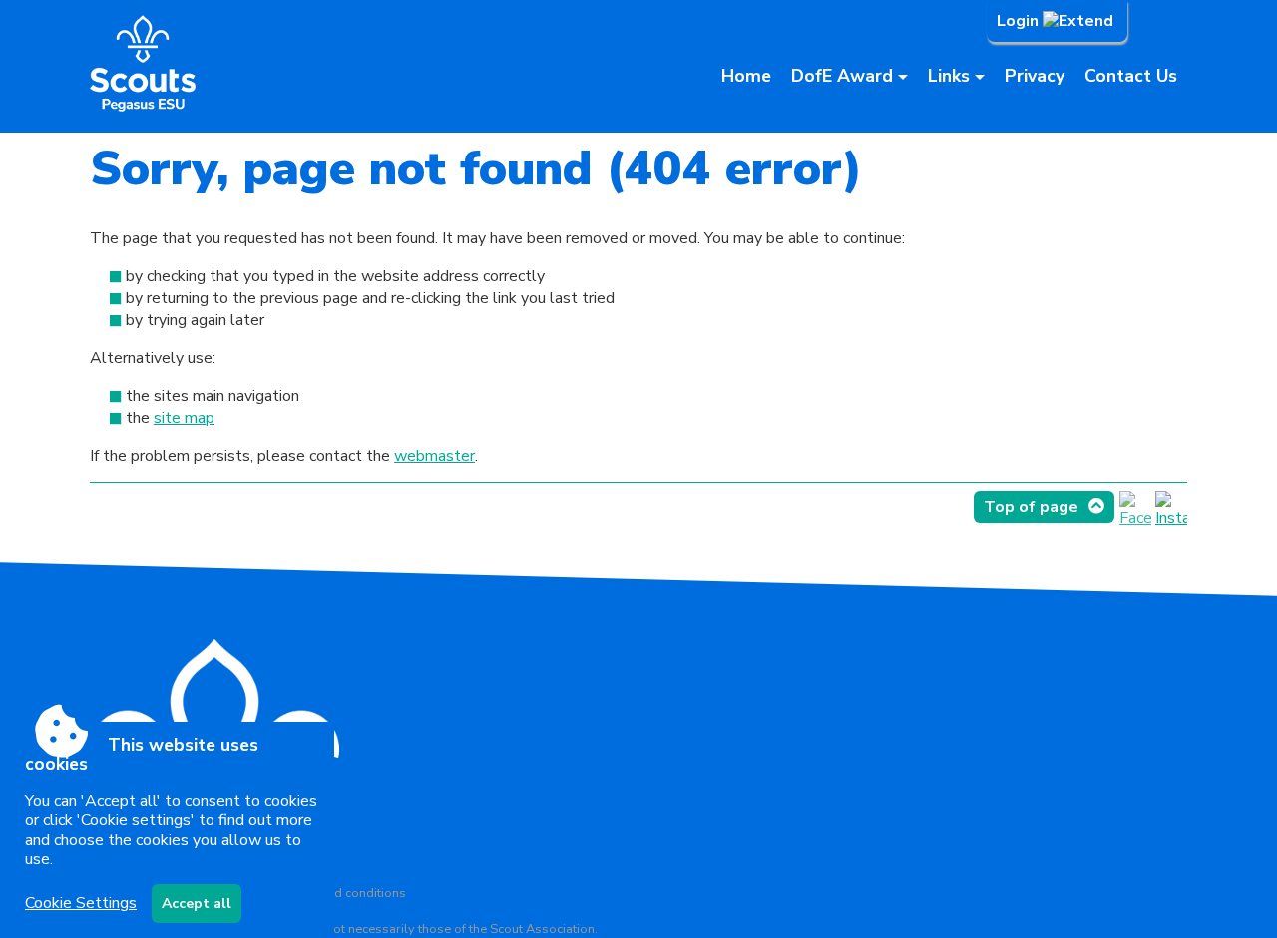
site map (184, 418)
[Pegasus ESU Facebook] (1135, 518)
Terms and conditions (343, 893)
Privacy (1034, 76)
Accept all (196, 903)
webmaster (434, 456)
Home (746, 76)
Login (1020, 21)
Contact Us (1130, 76)
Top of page (1031, 507)
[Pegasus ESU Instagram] (1171, 518)
